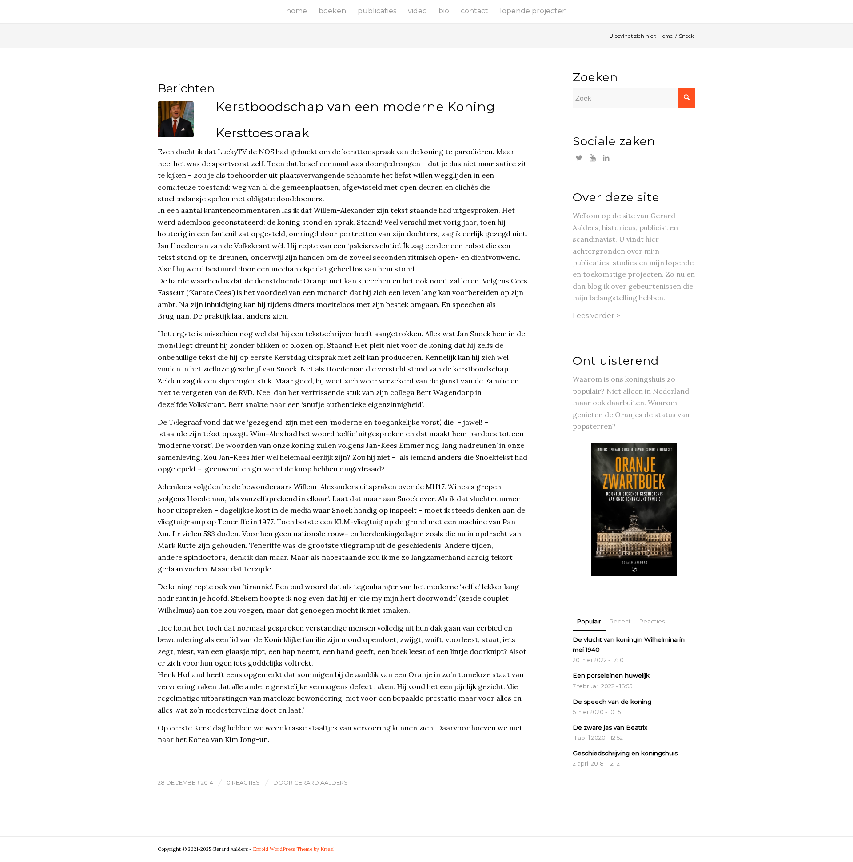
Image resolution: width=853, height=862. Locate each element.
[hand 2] (176, 119)
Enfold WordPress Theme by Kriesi (293, 849)
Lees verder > (596, 315)
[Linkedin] (605, 157)
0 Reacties (243, 782)
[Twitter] (579, 157)
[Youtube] (592, 157)
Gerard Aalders (321, 782)
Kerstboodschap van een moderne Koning (355, 106)
